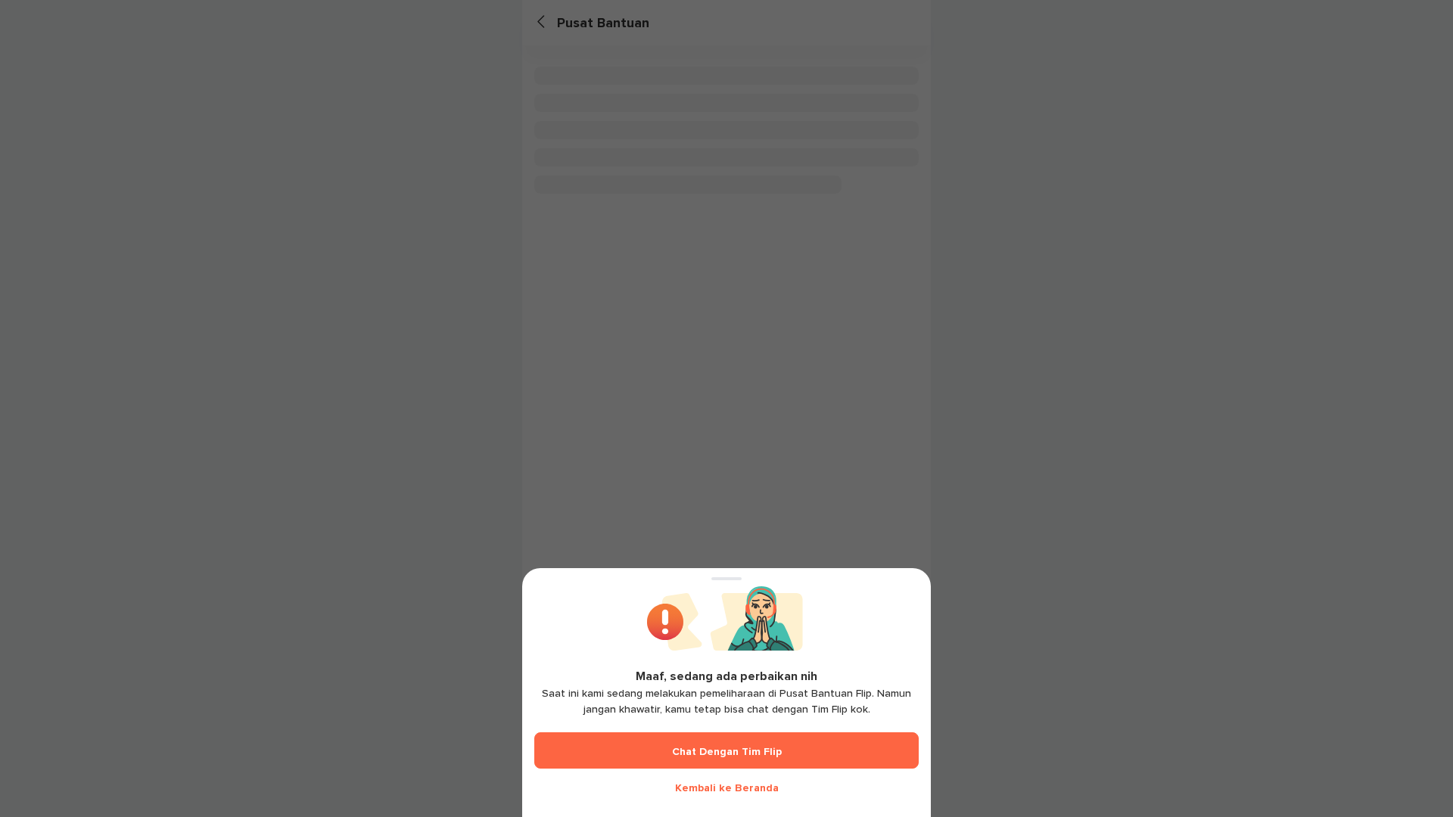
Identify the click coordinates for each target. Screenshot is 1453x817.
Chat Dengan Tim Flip (727, 751)
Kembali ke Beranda (727, 787)
